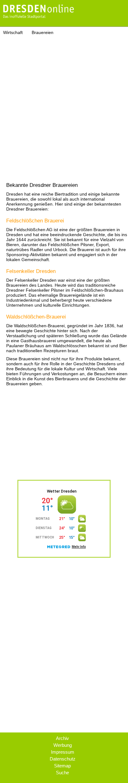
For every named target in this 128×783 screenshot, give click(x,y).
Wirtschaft (13, 32)
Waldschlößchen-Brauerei (36, 317)
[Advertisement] (64, 102)
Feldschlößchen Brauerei (35, 221)
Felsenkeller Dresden (31, 271)
